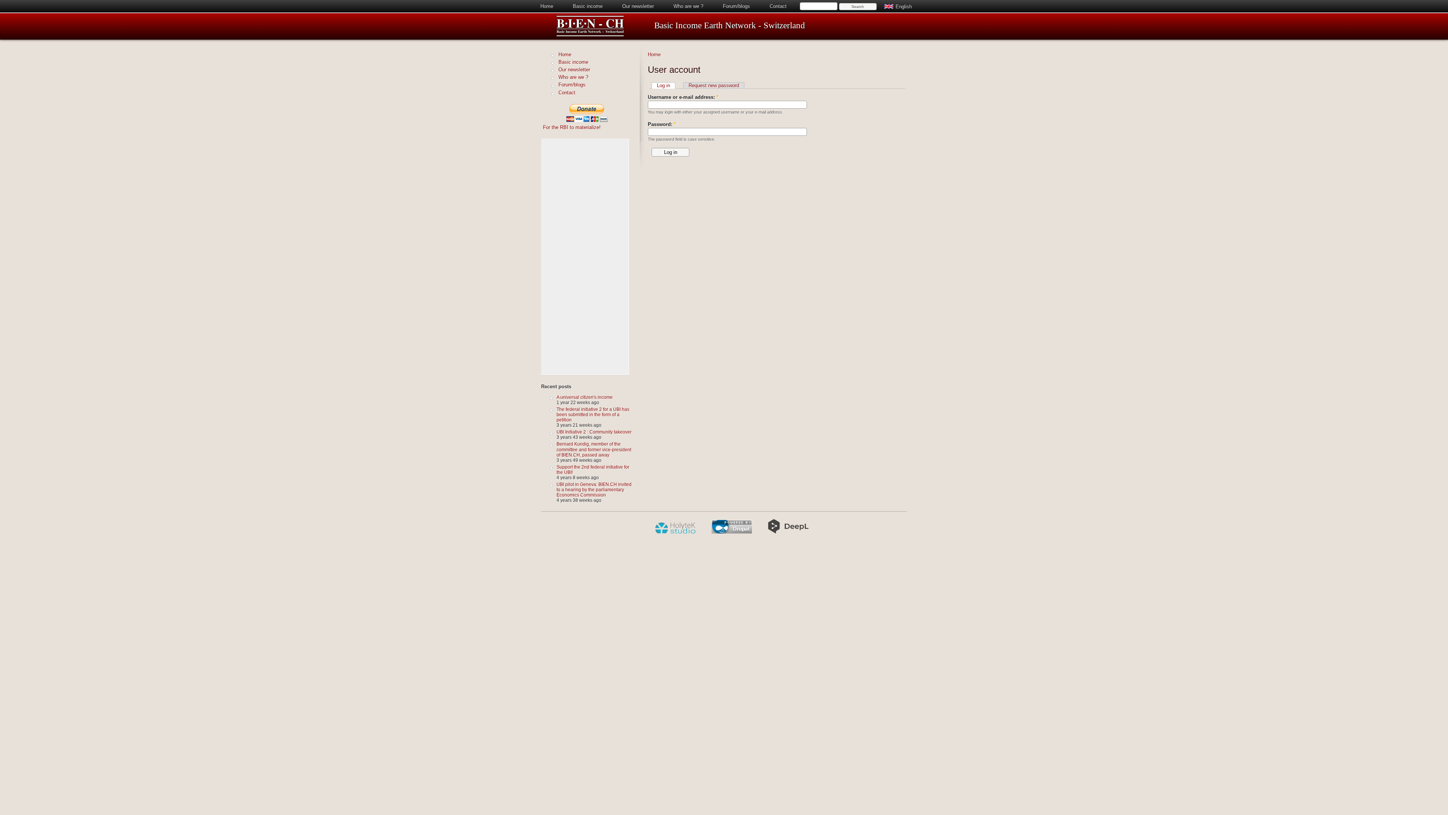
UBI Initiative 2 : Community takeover (594, 431)
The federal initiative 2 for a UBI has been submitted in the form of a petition (593, 414)
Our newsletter (638, 6)
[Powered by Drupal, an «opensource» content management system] (732, 532)
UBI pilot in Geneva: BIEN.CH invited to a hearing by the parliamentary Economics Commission (594, 489)
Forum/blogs (736, 6)
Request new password (714, 85)
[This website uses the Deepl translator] (788, 532)
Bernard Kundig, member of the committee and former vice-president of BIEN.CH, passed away (594, 449)
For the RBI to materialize (571, 127)
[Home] (590, 35)
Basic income (588, 6)
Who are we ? (688, 6)
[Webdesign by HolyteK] (675, 532)
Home (546, 6)
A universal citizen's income (585, 397)
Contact (778, 6)
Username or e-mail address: (683, 97)
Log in (663, 85)
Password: (662, 124)
